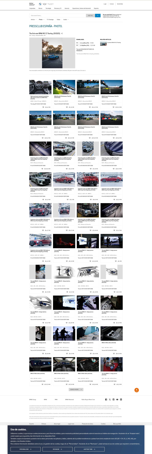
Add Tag (90, 15)
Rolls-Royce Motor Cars (88, 399)
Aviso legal (57, 424)
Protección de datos (87, 424)
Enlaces (44, 424)
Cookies (103, 424)
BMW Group (32, 399)
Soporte (31, 424)
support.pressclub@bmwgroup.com (111, 17)
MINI (56, 399)
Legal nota (71, 424)
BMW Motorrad (69, 399)
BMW (45, 399)
